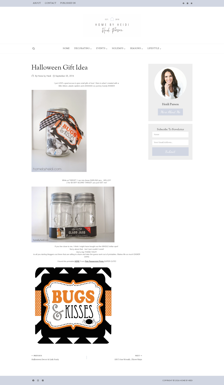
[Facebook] (183, 3)
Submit (170, 151)
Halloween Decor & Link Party (45, 357)
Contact (50, 3)
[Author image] (33, 76)
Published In (68, 3)
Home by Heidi (44, 75)
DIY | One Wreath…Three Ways (128, 357)
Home (66, 48)
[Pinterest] (191, 3)
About (37, 3)
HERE (77, 261)
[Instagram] (187, 3)
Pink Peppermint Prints (94, 261)
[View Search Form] (33, 48)
